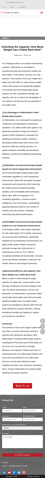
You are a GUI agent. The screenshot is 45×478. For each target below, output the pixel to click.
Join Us (11, 7)
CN (4, 7)
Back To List (22, 385)
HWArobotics (22, 476)
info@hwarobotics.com (16, 2)
